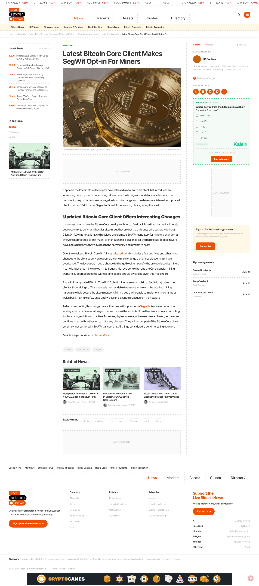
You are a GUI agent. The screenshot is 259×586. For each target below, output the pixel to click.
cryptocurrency (117, 421)
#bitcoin (68, 349)
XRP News (34, 27)
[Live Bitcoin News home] (17, 14)
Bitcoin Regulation (155, 27)
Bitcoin (67, 45)
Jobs (72, 527)
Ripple (158, 421)
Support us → (203, 511)
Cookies (71, 569)
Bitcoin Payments (132, 27)
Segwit (12, 137)
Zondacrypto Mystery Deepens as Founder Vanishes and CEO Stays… (32, 88)
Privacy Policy (115, 498)
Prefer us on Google (204, 78)
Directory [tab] (178, 18)
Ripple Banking (95, 27)
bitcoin (12, 127)
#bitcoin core (83, 349)
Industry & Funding (73, 27)
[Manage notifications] (251, 578)
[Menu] (247, 15)
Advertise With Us (157, 504)
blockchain (99, 421)
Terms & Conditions (118, 504)
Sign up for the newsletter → (28, 523)
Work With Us (76, 521)
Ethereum (134, 421)
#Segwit (98, 349)
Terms (54, 569)
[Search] (239, 14)
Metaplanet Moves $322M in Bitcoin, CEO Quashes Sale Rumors (117, 396)
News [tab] (78, 18)
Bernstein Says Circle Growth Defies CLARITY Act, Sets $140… (32, 57)
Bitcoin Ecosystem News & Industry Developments (98, 34)
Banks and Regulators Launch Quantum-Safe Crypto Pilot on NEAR (33, 67)
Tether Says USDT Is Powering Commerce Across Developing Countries (30, 77)
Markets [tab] (103, 18)
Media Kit (153, 498)
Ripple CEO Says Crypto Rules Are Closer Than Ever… (32, 98)
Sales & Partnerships (158, 515)
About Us (74, 498)
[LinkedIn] (210, 92)
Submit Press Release (159, 510)
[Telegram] (217, 92)
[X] (196, 92)
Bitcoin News (17, 27)
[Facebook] (203, 92)
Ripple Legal (113, 27)
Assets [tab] (128, 18)
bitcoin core (14, 132)
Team (72, 504)
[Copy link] (224, 92)
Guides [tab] (152, 18)
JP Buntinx (209, 59)
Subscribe (205, 246)
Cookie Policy (115, 510)
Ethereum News (51, 27)
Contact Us (75, 510)
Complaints (114, 515)
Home (11, 34)
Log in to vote (221, 159)
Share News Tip (77, 515)
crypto (147, 421)
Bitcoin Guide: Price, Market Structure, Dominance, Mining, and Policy (45, 34)
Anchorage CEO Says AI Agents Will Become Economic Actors (32, 107)
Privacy (63, 569)
